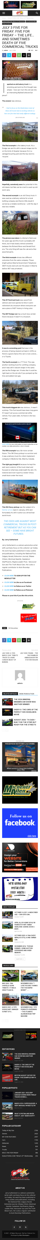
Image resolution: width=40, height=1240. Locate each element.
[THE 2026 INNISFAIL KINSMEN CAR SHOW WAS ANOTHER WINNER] (7, 702)
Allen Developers (24, 1235)
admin (6, 50)
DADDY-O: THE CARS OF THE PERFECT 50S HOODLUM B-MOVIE (26, 712)
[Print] (29, 55)
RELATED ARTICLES (10, 694)
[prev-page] (3, 730)
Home (4, 18)
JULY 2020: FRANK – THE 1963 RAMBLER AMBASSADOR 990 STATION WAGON (29, 656)
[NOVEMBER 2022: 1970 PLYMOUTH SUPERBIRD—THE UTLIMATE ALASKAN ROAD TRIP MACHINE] (29, 999)
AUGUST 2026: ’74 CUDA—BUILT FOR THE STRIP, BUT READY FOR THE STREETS (25, 722)
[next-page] (7, 730)
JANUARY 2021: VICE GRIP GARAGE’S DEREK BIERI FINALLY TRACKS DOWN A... (25, 1095)
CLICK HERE (5, 444)
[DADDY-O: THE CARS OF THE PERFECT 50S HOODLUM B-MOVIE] (7, 712)
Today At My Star (7, 24)
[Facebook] (4, 55)
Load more (19, 959)
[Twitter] (9, 55)
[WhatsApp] (19, 55)
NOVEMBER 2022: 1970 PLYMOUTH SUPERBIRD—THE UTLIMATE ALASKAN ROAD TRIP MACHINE (29, 1011)
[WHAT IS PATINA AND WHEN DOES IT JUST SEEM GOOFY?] (7, 1116)
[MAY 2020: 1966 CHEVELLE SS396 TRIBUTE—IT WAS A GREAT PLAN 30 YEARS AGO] (10, 976)
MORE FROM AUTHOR (26, 694)
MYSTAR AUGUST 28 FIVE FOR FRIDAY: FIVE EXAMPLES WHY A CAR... (25, 1078)
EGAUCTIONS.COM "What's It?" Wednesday (20, 18)
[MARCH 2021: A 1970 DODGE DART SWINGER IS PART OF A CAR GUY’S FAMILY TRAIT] (10, 999)
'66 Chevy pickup (13, 628)
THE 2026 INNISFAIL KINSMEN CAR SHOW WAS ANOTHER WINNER (25, 701)
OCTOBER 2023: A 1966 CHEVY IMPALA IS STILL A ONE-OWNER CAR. (25, 938)
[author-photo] (20, 680)
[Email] (24, 55)
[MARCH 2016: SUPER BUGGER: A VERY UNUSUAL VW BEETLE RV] (7, 1105)
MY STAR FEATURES (31, 21)
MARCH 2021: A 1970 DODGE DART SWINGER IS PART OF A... (10, 1009)
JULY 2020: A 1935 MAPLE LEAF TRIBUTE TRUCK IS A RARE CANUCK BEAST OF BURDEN (10, 657)
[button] (3, 13)
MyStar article (7, 510)
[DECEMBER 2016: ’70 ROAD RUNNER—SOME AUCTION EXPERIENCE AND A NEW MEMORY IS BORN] (7, 948)
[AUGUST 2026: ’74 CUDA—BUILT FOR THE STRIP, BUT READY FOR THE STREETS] (7, 722)
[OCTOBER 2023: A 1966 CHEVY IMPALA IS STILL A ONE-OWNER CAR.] (7, 938)
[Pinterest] (14, 55)
